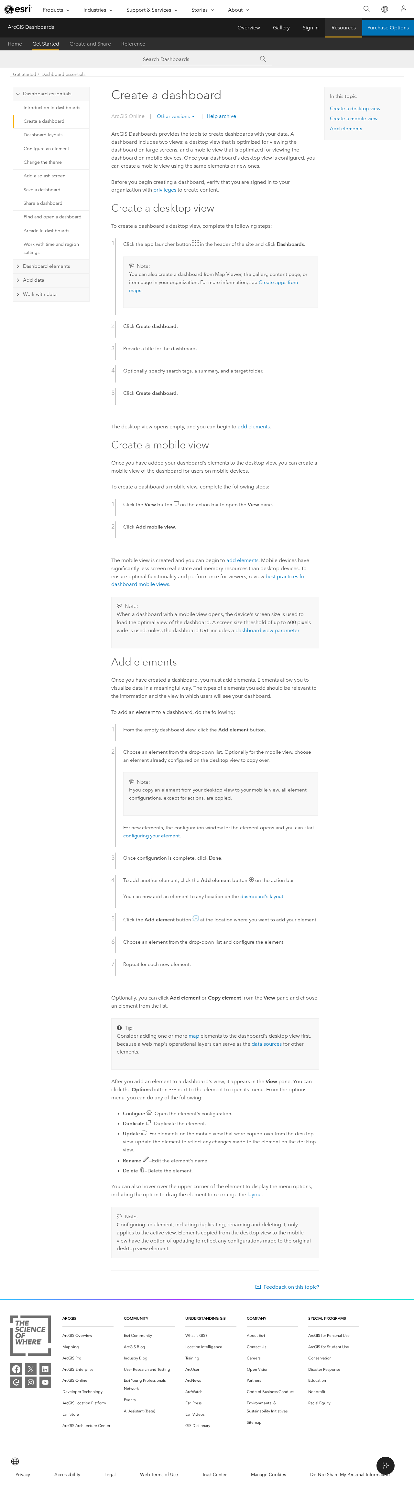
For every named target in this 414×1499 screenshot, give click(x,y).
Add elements (346, 128)
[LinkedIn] (45, 1369)
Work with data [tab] (40, 294)
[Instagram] (31, 1382)
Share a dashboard (43, 203)
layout (254, 1194)
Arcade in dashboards (46, 231)
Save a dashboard (42, 190)
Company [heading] (256, 1318)
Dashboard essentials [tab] (47, 94)
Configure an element (46, 149)
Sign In (311, 28)
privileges (164, 190)
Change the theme (43, 162)
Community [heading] (136, 1318)
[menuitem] (88, 1335)
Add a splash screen (44, 176)
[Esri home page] (18, 9)
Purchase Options (388, 28)
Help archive (220, 116)
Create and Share (90, 44)
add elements (254, 427)
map (194, 1036)
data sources (267, 1044)
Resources (344, 28)
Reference (133, 44)
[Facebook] (16, 1369)
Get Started (45, 44)
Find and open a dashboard (53, 217)
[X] (31, 1369)
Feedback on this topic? (291, 1287)
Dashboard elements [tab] (46, 266)
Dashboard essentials (63, 74)
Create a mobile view (353, 118)
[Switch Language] (384, 9)
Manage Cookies (268, 1474)
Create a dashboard (44, 121)
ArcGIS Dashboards (31, 27)
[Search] (367, 9)
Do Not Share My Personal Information (350, 1474)
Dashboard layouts (43, 135)
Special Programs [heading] (327, 1318)
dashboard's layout (261, 896)
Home (15, 44)
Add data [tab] (33, 280)
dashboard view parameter (267, 630)
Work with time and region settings (51, 248)
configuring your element (151, 836)
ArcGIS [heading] (69, 1318)
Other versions (173, 116)
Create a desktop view (355, 108)
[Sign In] (403, 9)
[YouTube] (45, 1382)
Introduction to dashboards (52, 107)
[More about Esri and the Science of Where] (30, 1337)
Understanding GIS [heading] (205, 1318)
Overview (248, 28)
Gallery (281, 28)
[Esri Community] (16, 1382)
